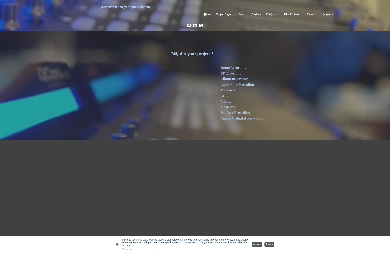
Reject (269, 244)
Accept (257, 244)
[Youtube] (195, 25)
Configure (127, 249)
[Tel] (201, 25)
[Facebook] (189, 25)
